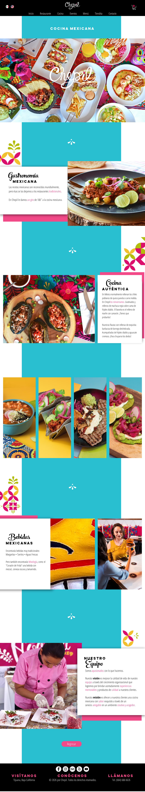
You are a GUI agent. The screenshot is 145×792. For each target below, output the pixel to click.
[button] (134, 7)
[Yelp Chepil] (79, 769)
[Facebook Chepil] (58, 769)
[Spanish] (7, 7)
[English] (12, 7)
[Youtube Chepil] (86, 769)
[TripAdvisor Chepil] (72, 769)
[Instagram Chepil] (65, 769)
